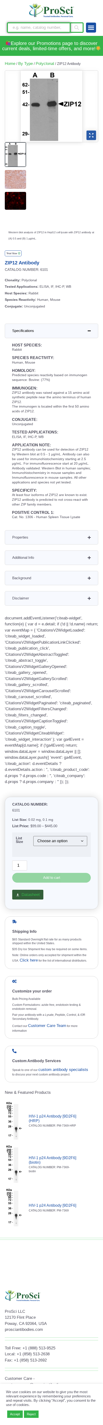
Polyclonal (45, 63)
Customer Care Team (47, 1025)
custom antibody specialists (63, 1069)
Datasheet (31, 894)
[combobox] (39, 27)
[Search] (77, 27)
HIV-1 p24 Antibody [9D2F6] (52, 1205)
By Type (25, 63)
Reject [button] (31, 1414)
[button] (91, 28)
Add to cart (51, 877)
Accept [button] (15, 1414)
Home (10, 63)
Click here (29, 960)
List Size (19, 840)
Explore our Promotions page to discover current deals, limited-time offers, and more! (50, 46)
